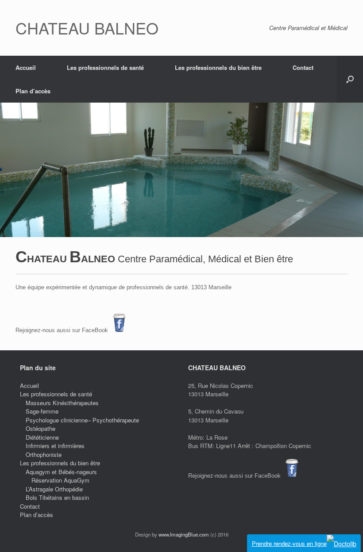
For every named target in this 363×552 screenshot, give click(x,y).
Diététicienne (42, 437)
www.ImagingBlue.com (183, 534)
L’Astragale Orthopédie (54, 489)
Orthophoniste (44, 454)
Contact (303, 67)
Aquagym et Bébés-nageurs (61, 472)
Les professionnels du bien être (218, 67)
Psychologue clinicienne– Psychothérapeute (82, 420)
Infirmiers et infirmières (55, 445)
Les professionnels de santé (105, 67)
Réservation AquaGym (60, 480)
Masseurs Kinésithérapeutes (62, 403)
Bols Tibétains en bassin (57, 497)
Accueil (25, 67)
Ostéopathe (40, 428)
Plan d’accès (32, 91)
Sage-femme (42, 411)
